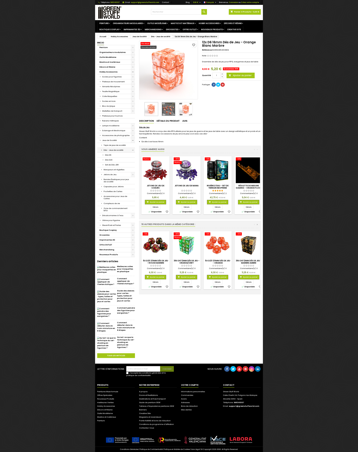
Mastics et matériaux (182, 23)
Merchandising (153, 29)
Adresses (185, 402)
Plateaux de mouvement (113, 81)
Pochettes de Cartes (113, 191)
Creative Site (234, 29)
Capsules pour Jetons (114, 186)
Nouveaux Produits (212, 29)
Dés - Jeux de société (113, 150)
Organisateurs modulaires (128, 23)
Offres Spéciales (104, 395)
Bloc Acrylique (108, 106)
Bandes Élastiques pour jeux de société (116, 180)
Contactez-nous (146, 428)
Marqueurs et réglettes (114, 169)
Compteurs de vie (112, 203)
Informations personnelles (193, 391)
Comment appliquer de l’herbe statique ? (125, 281)
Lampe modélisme (110, 125)
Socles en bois (109, 101)
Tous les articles (116, 355)
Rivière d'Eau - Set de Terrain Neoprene (218, 186)
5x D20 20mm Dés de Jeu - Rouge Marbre (155, 261)
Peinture (104, 23)
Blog (188, 2)
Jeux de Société (109, 140)
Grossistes (172, 29)
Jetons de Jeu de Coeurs (155, 186)
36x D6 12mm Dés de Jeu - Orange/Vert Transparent (186, 263)
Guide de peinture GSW (149, 402)
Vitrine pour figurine (111, 220)
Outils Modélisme (156, 23)
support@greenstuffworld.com (145, 2)
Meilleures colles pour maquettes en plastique (125, 269)
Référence (207, 50)
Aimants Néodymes (111, 86)
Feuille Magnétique (110, 91)
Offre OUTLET (190, 29)
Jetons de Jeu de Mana (187, 185)
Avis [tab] (184, 120)
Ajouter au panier (240, 75)
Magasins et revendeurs (150, 417)
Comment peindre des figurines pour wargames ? (126, 310)
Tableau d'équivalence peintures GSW (156, 406)
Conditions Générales (129, 449)
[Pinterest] (223, 85)
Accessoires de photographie (116, 135)
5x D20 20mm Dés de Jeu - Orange (217, 261)
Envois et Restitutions (148, 395)
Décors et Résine (233, 23)
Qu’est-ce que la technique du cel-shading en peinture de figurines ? (125, 342)
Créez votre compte (250, 2)
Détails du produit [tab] (168, 120)
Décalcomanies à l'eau (112, 215)
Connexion (233, 2)
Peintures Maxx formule (107, 391)
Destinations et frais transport (152, 399)
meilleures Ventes (105, 402)
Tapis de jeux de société (115, 145)
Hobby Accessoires (209, 23)
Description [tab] (146, 120)
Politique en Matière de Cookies (177, 449)
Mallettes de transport (112, 111)
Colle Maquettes (109, 96)
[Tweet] (218, 85)
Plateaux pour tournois (112, 116)
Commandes (187, 395)
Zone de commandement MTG (115, 209)
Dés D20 (108, 160)
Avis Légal (195, 449)
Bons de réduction (189, 406)
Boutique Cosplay (109, 29)
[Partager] (214, 85)
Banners (143, 409)
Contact (165, 2)
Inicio (100, 42)
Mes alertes (186, 409)
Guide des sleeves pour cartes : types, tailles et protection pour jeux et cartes (125, 295)
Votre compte (189, 385)
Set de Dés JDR (112, 164)
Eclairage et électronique (113, 130)
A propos (143, 391)
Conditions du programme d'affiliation (156, 424)
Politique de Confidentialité (151, 449)
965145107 (115, 2)
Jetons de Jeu (110, 174)
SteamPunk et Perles (111, 225)
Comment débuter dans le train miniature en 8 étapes (126, 326)
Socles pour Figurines (112, 76)
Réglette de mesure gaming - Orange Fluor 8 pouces (249, 187)
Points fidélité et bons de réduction (155, 420)
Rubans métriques (110, 120)
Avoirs (184, 399)
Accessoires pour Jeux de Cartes (115, 197)
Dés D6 (108, 155)
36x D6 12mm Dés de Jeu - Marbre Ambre (249, 261)
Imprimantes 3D (132, 29)
